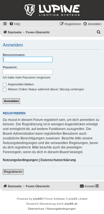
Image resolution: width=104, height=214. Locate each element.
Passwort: (10, 67)
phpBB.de (71, 203)
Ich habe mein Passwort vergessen (26, 77)
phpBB (37, 198)
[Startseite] (52, 10)
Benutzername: (14, 54)
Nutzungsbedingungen (20, 160)
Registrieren (13, 172)
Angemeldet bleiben (20, 84)
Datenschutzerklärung (58, 160)
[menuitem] (14, 24)
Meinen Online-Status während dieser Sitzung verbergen (45, 89)
